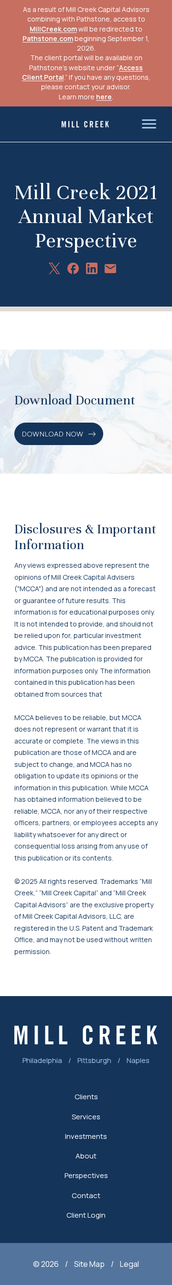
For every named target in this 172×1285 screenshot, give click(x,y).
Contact (86, 1195)
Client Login (86, 1215)
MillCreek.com (53, 28)
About (86, 1156)
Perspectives (86, 1175)
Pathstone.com (47, 38)
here (104, 96)
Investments (86, 1136)
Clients (86, 1097)
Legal (129, 1264)
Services (86, 1117)
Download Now (53, 434)
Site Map (89, 1264)
